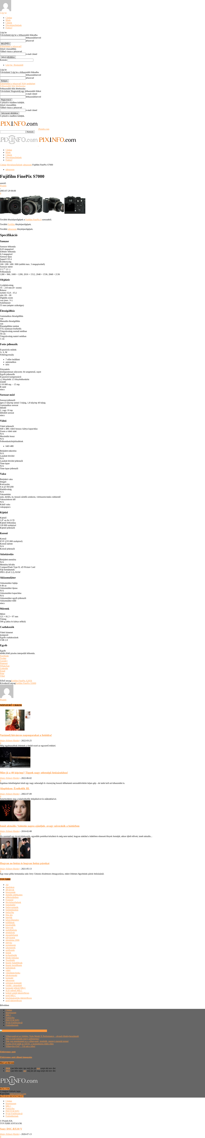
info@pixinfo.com (18, 1094)
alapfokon (10, 887)
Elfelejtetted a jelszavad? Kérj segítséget (17, 83)
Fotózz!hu (10, 1017)
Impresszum (11, 1012)
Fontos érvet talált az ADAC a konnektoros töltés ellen (30, 1044)
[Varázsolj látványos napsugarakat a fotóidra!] (15, 730)
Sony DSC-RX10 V (11, 1128)
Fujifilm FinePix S (33, 219)
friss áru (9, 915)
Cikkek (9, 23)
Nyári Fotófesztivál (14, 1022)
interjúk (9, 917)
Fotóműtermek (12, 1025)
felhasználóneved (33, 38)
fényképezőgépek (14, 165)
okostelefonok (12, 935)
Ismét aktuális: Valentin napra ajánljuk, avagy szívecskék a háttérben (39, 825)
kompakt (9, 978)
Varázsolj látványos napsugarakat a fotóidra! (26, 735)
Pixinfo (3, 186)
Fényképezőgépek (14, 25)
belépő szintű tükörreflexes (17, 993)
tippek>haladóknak (14, 963)
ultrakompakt (11, 975)
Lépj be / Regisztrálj (14, 65)
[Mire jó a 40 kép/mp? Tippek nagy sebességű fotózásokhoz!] (15, 767)
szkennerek (10, 947)
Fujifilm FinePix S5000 (25, 683)
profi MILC (11, 995)
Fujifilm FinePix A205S (21, 681)
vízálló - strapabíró (14, 985)
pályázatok (10, 937)
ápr (24, 1071)
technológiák (11, 955)
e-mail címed (31, 54)
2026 (8, 1068)
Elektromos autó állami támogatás (16, 1057)
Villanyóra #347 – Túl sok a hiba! (20, 1046)
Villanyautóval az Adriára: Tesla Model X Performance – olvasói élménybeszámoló (42, 1036)
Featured (9, 900)
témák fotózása (12, 958)
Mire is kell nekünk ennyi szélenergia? (22, 1039)
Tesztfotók (10, 960)
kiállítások (10, 922)
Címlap (9, 18)
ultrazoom (27, 165)
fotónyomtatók (12, 907)
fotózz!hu (10, 912)
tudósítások (10, 968)
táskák (8, 953)
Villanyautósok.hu (38, 1031)
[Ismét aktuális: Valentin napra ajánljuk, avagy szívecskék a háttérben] (15, 820)
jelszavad (30, 40)
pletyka (9, 942)
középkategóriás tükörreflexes (19, 998)
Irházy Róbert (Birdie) (10, 740)
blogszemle (10, 892)
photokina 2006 (12, 940)
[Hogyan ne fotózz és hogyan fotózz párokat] (15, 858)
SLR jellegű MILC (14, 990)
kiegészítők (10, 925)
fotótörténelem (12, 910)
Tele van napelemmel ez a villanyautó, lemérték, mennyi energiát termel (37, 1041)
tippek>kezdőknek (14, 965)
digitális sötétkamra (14, 895)
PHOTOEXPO (12, 1020)
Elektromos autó (8, 1052)
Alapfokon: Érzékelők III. (15, 788)
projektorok (11, 945)
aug (38, 1068)
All (7, 885)
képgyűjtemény (12, 920)
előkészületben (12, 897)
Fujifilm (11, 224)
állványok (10, 890)
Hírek (8, 20)
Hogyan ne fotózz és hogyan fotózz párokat (24, 863)
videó (8, 970)
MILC (8, 1015)
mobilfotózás (11, 930)
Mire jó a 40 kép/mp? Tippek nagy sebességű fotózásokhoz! (34, 772)
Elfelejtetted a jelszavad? (11, 46)
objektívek (10, 932)
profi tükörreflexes (14, 1000)
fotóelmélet (10, 905)
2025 (8, 1071)
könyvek (9, 927)
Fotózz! (9, 28)
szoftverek (10, 950)
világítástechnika (13, 973)
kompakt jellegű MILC (16, 988)
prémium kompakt (14, 983)
